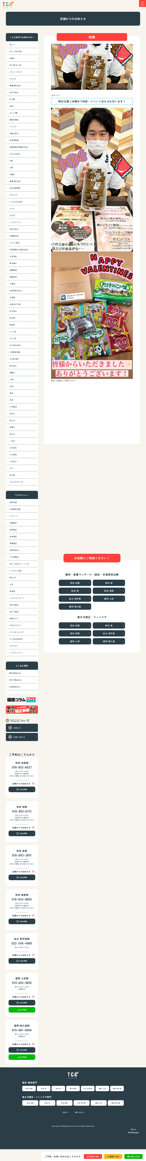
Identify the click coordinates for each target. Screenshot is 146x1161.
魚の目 (12, 475)
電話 (114, 1156)
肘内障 (12, 318)
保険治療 (13, 502)
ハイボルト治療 (15, 570)
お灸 (11, 584)
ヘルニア (13, 126)
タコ (11, 468)
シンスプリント (15, 222)
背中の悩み (14, 92)
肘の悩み (13, 311)
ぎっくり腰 (13, 113)
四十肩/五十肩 (15, 65)
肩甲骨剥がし (15, 550)
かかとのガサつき (16, 482)
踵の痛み (13, 263)
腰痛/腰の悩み (15, 85)
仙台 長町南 (75, 598)
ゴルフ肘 (13, 338)
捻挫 (11, 386)
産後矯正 (13, 536)
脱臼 (11, 393)
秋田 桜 (109, 582)
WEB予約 (23, 789)
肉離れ (12, 174)
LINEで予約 (22, 1010)
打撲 (11, 379)
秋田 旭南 (75, 582)
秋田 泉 (75, 590)
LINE (134, 1156)
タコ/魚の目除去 (16, 639)
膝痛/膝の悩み (15, 181)
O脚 (11, 167)
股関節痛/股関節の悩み (19, 147)
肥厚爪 (12, 427)
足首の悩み (14, 229)
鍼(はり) (13, 577)
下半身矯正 (14, 557)
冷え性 (12, 215)
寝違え (12, 58)
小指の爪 (13, 461)
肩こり (12, 44)
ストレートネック (16, 72)
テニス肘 (13, 331)
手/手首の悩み (15, 345)
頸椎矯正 (13, 543)
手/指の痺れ (14, 359)
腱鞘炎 (12, 372)
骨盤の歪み (14, 133)
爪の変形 (13, 447)
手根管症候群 (15, 352)
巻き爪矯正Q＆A (15, 680)
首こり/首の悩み (16, 51)
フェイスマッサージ (17, 598)
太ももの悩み (15, 154)
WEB (94, 1156)
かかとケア (14, 646)
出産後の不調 (15, 304)
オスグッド (14, 195)
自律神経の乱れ (16, 290)
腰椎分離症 (14, 119)
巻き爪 (12, 413)
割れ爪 (12, 434)
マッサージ (14, 516)
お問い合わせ (19, 737)
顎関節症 (13, 270)
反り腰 (12, 99)
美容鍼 (12, 591)
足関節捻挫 (14, 236)
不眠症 (12, 283)
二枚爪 (12, 441)
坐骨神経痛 (14, 140)
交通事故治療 (15, 509)
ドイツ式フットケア (17, 632)
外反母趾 (13, 256)
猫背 (11, 106)
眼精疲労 (13, 277)
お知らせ (17, 727)
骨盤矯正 (13, 523)
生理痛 (12, 297)
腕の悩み (13, 365)
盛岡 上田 (109, 598)
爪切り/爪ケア (15, 625)
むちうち (13, 78)
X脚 (11, 160)
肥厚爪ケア (14, 618)
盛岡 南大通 (75, 606)
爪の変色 (13, 454)
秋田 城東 (109, 590)
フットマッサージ (16, 652)
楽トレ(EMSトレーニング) (19, 564)
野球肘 (12, 324)
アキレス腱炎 (15, 242)
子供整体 (13, 406)
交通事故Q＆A (14, 686)
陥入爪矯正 (14, 611)
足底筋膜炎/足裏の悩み (19, 249)
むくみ (12, 208)
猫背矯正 (13, 529)
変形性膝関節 (15, 188)
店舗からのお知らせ (21, 783)
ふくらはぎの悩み (16, 201)
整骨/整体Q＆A (15, 673)
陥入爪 (12, 420)
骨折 (11, 400)
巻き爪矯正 (14, 605)
